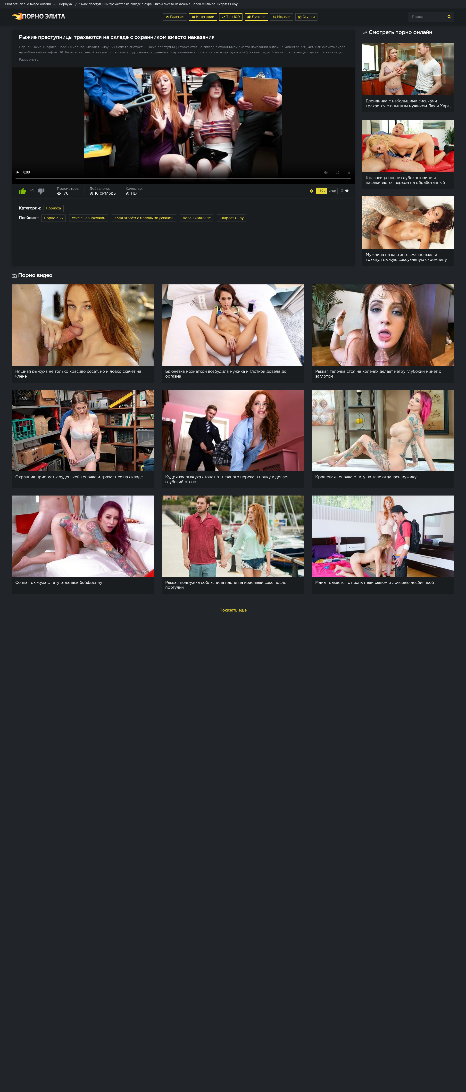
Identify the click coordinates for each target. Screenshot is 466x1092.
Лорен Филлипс (197, 218)
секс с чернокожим (89, 218)
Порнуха (53, 208)
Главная (175, 17)
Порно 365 (53, 218)
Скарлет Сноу (232, 218)
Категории (203, 17)
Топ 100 (231, 17)
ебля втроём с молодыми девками (144, 218)
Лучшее (256, 17)
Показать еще (233, 610)
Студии (306, 17)
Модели (282, 17)
